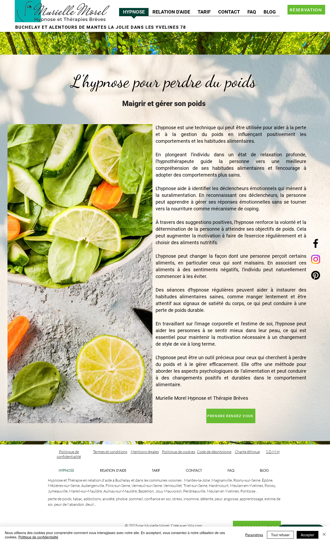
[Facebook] (316, 243)
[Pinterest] (316, 275)
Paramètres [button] (254, 534)
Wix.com (195, 525)
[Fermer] (324, 534)
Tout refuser (280, 534)
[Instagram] (316, 259)
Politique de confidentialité (38, 537)
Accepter (307, 534)
